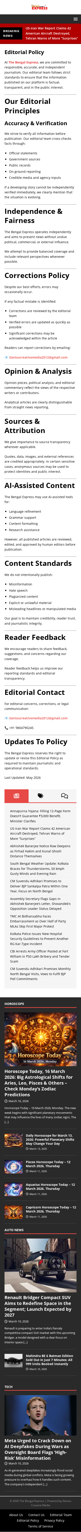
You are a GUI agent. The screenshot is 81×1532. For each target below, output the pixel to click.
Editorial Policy (28, 1520)
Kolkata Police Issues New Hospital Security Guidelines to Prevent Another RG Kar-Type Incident (39, 939)
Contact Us (36, 1515)
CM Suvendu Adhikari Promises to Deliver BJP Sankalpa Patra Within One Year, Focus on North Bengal (39, 886)
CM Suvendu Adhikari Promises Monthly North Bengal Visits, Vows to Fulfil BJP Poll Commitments (40, 974)
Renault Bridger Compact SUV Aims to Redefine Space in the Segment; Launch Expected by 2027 (37, 1306)
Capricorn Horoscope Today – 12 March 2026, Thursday (51, 1209)
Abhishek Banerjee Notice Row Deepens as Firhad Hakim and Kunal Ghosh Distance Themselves (40, 851)
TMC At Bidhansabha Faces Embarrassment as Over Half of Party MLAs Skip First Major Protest (38, 921)
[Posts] (16, 795)
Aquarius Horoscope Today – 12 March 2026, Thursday (50, 1186)
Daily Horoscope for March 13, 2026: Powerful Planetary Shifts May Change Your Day (50, 1139)
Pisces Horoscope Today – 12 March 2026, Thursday (48, 1164)
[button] (75, 18)
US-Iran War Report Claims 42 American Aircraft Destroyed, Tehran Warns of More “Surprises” (52, 33)
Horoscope (14, 1004)
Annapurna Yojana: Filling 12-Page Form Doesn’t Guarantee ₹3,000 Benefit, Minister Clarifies (40, 816)
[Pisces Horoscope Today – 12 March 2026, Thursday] (13, 1171)
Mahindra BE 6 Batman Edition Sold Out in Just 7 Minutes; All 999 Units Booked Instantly (49, 1360)
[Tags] (41, 795)
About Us (16, 1515)
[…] (6, 1122)
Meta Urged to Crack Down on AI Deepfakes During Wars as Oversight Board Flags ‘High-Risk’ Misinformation (37, 1449)
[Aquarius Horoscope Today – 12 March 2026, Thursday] (13, 1194)
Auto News (14, 1230)
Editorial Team (61, 1515)
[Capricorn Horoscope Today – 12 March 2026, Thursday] (13, 1217)
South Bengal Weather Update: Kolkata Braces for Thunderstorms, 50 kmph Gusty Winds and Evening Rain (39, 868)
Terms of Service (40, 1526)
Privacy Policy (54, 1520)
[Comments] (64, 795)
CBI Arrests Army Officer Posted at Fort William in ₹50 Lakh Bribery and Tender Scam (40, 956)
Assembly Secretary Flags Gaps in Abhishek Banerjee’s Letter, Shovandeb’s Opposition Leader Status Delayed (40, 904)
